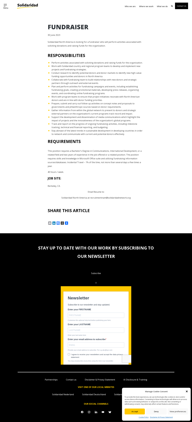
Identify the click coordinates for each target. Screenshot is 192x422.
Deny (156, 411)
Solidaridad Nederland (63, 394)
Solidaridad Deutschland (94, 394)
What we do (162, 6)
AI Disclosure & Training (135, 379)
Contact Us (181, 6)
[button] (186, 391)
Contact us (71, 379)
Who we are (130, 6)
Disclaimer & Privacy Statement (161, 417)
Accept (135, 411)
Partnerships (51, 379)
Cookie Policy (144, 417)
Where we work (146, 6)
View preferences (178, 411)
